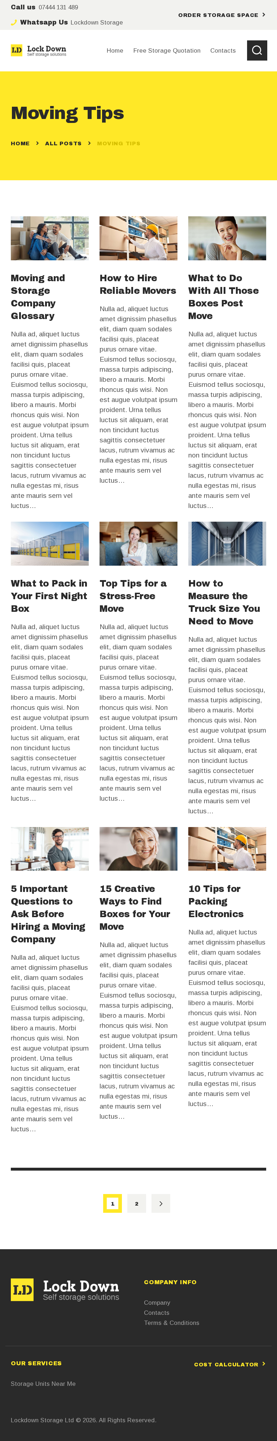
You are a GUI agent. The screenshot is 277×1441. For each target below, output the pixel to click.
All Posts (63, 143)
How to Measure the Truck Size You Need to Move (224, 602)
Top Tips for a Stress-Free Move (133, 596)
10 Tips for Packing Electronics (216, 901)
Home (20, 143)
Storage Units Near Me (43, 1383)
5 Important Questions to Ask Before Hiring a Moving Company (48, 914)
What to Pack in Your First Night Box (49, 596)
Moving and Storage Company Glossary (38, 297)
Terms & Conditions (171, 1323)
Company (157, 1302)
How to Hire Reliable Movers (138, 284)
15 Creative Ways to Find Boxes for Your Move (135, 908)
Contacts (157, 1312)
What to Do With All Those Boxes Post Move (223, 297)
